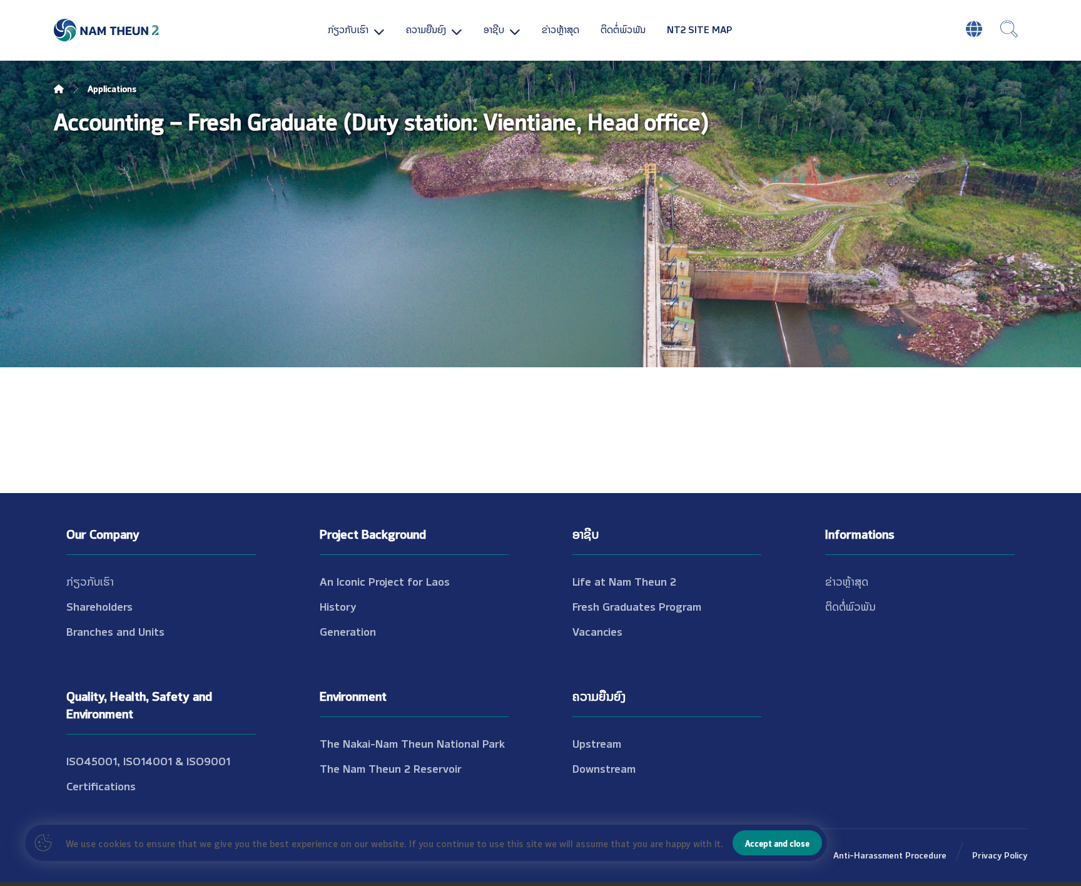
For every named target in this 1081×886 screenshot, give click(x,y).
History (338, 606)
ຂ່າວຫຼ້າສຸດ (846, 581)
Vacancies (597, 631)
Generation (348, 631)
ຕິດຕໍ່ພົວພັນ (850, 606)
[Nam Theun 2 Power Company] (107, 30)
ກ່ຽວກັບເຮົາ (90, 581)
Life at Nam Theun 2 (624, 581)
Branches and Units (115, 631)
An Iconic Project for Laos (385, 581)
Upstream (596, 743)
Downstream (604, 768)
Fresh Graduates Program (636, 606)
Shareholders (99, 606)
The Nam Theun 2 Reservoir (391, 768)
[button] (1009, 29)
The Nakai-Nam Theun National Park (412, 743)
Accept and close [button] (777, 843)
